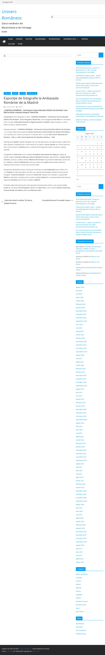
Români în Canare (82, 601)
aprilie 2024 (79, 362)
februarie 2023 (81, 403)
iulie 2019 (79, 549)
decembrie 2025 (81, 311)
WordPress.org (81, 634)
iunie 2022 (79, 430)
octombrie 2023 (81, 382)
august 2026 (80, 287)
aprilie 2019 (79, 559)
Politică (29, 39)
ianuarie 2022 (80, 447)
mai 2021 (79, 474)
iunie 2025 (79, 324)
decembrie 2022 (81, 409)
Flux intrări (79, 627)
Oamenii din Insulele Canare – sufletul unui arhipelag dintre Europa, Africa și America (88, 78)
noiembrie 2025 (81, 314)
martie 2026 (80, 301)
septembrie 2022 (81, 420)
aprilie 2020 (79, 518)
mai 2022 (79, 433)
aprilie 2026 (79, 297)
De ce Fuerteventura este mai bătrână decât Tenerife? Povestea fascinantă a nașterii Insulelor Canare (88, 101)
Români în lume (32, 93)
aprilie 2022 (79, 437)
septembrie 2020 (81, 501)
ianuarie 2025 (80, 338)
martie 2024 (80, 365)
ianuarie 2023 (80, 406)
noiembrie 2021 (81, 453)
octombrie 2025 (81, 318)
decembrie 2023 (81, 375)
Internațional (54, 39)
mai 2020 (79, 515)
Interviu (85, 39)
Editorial (78, 588)
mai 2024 (79, 358)
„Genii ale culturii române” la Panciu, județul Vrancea (18, 201)
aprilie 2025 (79, 331)
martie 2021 (80, 481)
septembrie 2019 (81, 542)
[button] (77, 39)
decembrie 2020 (81, 491)
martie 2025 (80, 335)
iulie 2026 (79, 291)
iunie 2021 (79, 470)
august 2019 (80, 545)
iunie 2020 (79, 511)
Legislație (79, 595)
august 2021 (80, 464)
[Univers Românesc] (4, 41)
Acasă (10, 39)
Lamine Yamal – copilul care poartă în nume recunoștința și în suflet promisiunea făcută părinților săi (88, 93)
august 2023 (80, 389)
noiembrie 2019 (81, 535)
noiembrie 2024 (81, 345)
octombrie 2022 (81, 416)
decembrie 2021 (81, 450)
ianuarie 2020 (80, 528)
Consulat (7, 93)
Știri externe (80, 612)
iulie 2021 (79, 467)
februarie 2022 (81, 443)
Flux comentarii (81, 630)
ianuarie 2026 (80, 308)
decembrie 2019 (81, 532)
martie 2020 (80, 521)
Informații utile (69, 39)
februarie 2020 (81, 525)
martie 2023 (80, 399)
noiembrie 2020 (81, 494)
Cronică (19, 39)
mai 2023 (79, 396)
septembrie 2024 (81, 352)
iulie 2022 (79, 426)
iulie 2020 (79, 508)
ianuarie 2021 (80, 487)
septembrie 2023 (81, 386)
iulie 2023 (79, 392)
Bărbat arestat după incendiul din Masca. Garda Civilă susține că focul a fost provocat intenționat (89, 85)
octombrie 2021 (81, 457)
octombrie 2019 (81, 538)
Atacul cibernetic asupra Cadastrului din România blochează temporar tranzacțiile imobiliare (89, 108)
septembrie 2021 (81, 460)
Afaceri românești (82, 574)
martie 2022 (80, 440)
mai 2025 (79, 328)
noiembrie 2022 (81, 413)
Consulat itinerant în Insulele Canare (56, 200)
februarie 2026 (81, 304)
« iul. (77, 179)
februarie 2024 (81, 369)
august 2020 (80, 504)
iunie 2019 (79, 552)
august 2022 (80, 423)
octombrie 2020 (81, 498)
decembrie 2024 (81, 341)
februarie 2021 (81, 484)
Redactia (19, 107)
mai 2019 (79, 555)
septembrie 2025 (81, 321)
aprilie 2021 (79, 477)
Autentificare (80, 624)
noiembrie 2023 (81, 379)
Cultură (11, 44)
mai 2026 (79, 294)
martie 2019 (80, 562)
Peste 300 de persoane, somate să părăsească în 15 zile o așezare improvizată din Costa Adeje (87, 70)
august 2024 (80, 355)
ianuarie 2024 (80, 372)
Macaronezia (40, 39)
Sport (20, 44)
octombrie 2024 (81, 348)
